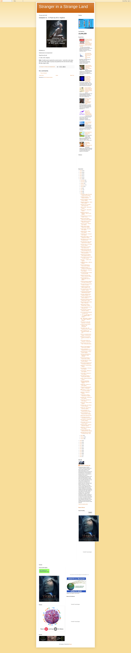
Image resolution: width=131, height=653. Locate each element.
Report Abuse (81, 507)
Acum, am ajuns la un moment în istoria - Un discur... (86, 284)
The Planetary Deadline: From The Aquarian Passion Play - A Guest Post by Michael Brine (88, 79)
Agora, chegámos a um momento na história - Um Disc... (86, 331)
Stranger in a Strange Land (63, 6)
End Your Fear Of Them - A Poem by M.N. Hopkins (85, 358)
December (83, 180)
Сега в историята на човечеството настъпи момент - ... (85, 278)
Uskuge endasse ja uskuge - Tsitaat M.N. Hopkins (86, 222)
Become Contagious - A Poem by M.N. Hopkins (86, 200)
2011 (81, 455)
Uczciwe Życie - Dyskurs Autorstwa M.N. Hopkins (85, 395)
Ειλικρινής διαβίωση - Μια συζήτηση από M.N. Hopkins (86, 430)
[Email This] (59, 66)
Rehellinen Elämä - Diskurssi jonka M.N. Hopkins (86, 425)
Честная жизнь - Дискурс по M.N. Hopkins (86, 371)
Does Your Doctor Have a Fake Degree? (88, 133)
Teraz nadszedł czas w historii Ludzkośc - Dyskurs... (86, 289)
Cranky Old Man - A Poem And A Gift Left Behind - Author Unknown (88, 67)
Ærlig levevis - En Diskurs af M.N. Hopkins (86, 428)
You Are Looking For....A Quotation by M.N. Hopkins (86, 350)
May (81, 191)
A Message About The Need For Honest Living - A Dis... (86, 433)
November (83, 181)
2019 (81, 442)
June (82, 189)
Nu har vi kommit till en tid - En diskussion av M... (86, 308)
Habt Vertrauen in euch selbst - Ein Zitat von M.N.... (86, 240)
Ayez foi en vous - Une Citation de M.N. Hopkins (86, 245)
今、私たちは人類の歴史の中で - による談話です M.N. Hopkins (86, 315)
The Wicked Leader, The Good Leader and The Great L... (86, 195)
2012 (81, 453)
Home (57, 75)
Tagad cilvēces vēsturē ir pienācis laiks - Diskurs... (86, 305)
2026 (81, 170)
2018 (81, 443)
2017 (81, 445)
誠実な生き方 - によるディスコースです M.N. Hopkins (86, 390)
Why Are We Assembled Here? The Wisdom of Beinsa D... (86, 363)
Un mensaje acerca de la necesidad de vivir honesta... (86, 417)
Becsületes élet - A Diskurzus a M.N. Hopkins (86, 398)
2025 (81, 172)
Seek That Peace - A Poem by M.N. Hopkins (88, 123)
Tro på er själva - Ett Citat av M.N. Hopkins (86, 229)
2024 (81, 174)
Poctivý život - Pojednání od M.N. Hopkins (86, 400)
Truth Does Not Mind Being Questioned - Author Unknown (86, 355)
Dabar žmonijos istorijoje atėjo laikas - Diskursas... (86, 302)
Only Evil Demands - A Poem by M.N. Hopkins (86, 352)
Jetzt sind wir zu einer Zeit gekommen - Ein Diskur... (86, 322)
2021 (81, 178)
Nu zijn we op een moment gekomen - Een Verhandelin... (85, 325)
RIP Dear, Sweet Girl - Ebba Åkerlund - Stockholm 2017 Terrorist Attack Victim (88, 101)
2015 (81, 448)
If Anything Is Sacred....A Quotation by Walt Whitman (86, 268)
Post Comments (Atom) (48, 77)
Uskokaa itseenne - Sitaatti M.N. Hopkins (85, 232)
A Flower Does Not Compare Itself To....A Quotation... (86, 388)
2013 (81, 451)
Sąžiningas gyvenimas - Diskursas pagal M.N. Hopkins (85, 382)
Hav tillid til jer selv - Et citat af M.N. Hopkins (86, 234)
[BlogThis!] (61, 66)
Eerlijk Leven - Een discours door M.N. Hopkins (86, 408)
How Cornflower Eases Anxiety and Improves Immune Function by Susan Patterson (88, 89)
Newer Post (41, 75)
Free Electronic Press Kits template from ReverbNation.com (79, 574)
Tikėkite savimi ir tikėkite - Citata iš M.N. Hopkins (85, 227)
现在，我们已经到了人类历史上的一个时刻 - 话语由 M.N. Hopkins (86, 319)
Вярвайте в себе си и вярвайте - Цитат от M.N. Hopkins (86, 213)
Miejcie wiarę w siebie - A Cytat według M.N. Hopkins (86, 237)
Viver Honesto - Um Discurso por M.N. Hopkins (86, 420)
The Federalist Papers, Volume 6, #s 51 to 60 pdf (86, 273)
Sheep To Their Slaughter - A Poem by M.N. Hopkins (86, 347)
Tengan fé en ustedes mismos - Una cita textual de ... (86, 252)
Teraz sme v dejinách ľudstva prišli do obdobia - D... (86, 297)
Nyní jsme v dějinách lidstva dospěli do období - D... (86, 295)
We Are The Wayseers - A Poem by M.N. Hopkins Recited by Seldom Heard (88, 112)
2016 (81, 447)
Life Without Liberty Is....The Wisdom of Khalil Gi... (86, 197)
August (82, 186)
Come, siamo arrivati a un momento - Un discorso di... (86, 341)
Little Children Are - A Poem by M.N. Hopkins (86, 270)
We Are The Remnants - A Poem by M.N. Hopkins (85, 265)
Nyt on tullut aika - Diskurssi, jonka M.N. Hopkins (86, 310)
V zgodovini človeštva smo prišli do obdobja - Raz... (86, 287)
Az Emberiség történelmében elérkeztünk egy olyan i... (86, 292)
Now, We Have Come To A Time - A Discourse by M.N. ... (86, 343)
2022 (81, 177)
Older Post (72, 75)
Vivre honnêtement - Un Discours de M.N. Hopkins (86, 411)
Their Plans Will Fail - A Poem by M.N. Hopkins (86, 361)
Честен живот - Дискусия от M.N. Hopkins (86, 374)
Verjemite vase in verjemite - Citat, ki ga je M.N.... (86, 205)
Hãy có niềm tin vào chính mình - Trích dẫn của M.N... (86, 258)
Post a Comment (44, 73)
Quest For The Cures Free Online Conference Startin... (86, 276)
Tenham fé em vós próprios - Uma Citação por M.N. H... (86, 255)
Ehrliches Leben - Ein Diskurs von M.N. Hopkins (86, 406)
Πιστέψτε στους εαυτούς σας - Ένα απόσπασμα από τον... (86, 250)
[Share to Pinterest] (65, 66)
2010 (81, 456)
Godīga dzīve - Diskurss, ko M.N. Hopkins (86, 385)
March (82, 435)
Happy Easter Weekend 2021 (86, 415)
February (82, 437)
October (82, 183)
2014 (81, 450)
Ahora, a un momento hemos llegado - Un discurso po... (86, 335)
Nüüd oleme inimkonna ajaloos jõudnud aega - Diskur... (86, 300)
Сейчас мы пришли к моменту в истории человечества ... (86, 282)
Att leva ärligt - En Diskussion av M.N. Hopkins (86, 423)
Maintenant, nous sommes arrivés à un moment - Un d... (86, 337)
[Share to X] (62, 66)
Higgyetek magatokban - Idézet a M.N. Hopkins (86, 203)
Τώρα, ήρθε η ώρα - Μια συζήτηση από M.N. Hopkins (86, 329)
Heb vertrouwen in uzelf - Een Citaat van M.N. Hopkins (86, 242)
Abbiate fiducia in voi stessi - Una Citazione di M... (86, 247)
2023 (81, 175)
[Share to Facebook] (63, 66)
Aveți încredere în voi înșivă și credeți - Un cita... (86, 216)
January (82, 438)
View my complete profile (83, 504)
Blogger (70, 644)
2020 (81, 440)
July (81, 188)
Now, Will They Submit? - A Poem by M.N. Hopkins (85, 376)
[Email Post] (57, 66)
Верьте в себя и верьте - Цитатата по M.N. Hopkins (86, 219)
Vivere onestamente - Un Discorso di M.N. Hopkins (86, 413)
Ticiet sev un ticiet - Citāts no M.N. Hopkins (86, 224)
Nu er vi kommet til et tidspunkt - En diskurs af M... (86, 313)
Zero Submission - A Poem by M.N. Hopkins (86, 369)
